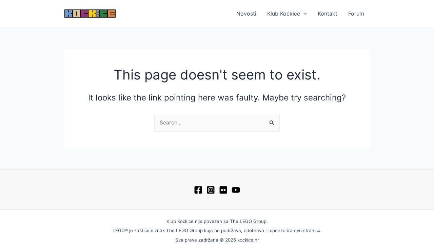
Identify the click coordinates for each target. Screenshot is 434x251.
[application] (303, 13)
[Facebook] (198, 190)
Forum (356, 13)
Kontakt (327, 13)
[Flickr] (223, 190)
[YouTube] (236, 190)
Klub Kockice (283, 13)
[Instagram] (210, 190)
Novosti (246, 13)
